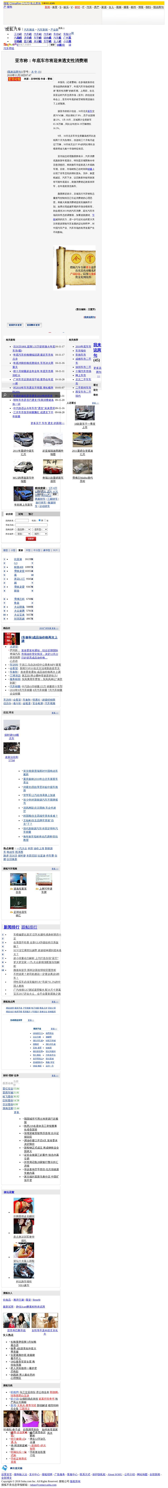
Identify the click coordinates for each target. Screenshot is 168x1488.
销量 (90, 169)
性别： (35, 520)
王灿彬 (27, 820)
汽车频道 (29, 29)
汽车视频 (50, 703)
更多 (17, 1112)
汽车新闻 (42, 29)
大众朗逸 (19, 606)
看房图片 (27, 1011)
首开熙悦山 (38, 1059)
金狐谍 (27, 703)
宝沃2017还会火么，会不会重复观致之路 (37, 993)
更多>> (61, 28)
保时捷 (22, 855)
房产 (96, 7)
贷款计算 (52, 1008)
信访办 (7, 703)
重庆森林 (28, 779)
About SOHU (115, 1474)
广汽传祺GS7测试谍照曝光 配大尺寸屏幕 (37, 989)
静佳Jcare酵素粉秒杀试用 (30, 1306)
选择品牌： (10, 529)
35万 (55, 491)
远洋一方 (50, 1066)
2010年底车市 (83, 346)
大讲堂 (14, 646)
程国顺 (27, 815)
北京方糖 (37, 1037)
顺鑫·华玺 (50, 1062)
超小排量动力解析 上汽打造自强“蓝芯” (35, 958)
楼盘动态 (10, 1011)
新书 (13, 1405)
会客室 (14, 668)
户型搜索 (27, 1008)
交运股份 (8, 1104)
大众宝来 (19, 614)
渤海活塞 (8, 1108)
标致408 (18, 567)
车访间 (14, 664)
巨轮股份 (8, 1100)
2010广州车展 (45, 628)
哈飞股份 (8, 1096)
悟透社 (36, 699)
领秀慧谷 (50, 1033)
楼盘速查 (10, 1008)
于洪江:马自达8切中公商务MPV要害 (40, 664)
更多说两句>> (97, 372)
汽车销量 (15, 686)
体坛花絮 (9, 1192)
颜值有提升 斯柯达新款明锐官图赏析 (34, 970)
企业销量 (15, 693)
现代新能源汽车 (32, 828)
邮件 (133, 7)
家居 (104, 7)
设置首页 (6, 1474)
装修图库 (52, 1011)
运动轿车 (44, 506)
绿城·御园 (37, 1066)
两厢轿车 (40, 499)
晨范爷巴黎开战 (16, 1330)
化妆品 (7, 1299)
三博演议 (15, 675)
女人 (111, 7)
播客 (126, 7)
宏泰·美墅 (37, 1048)
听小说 (15, 1398)
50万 (37, 495)
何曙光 (27, 787)
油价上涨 (39, 848)
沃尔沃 (13, 855)
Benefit (36, 1299)
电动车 (11, 852)
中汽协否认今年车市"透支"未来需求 (34, 408)
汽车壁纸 (9, 48)
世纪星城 (50, 1059)
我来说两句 (14, 71)
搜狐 (6, 3)
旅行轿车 (41, 502)
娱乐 (66, 7)
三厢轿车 (52, 499)
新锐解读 (42, 1405)
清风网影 (28, 807)
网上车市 (80, 375)
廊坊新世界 (38, 1051)
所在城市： (10, 534)
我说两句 (158, 7)
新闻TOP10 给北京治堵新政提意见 (40, 668)
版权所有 (75, 1481)
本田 (30, 848)
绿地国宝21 (38, 1033)
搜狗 (9, 6)
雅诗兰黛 (18, 1299)
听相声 (15, 1392)
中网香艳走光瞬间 (23, 1216)
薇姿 (28, 1299)
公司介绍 (129, 1474)
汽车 (89, 7)
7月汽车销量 (55, 690)
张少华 (27, 799)
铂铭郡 (49, 1048)
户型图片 (35, 1011)
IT (83, 7)
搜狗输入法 (20, 1474)
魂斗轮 (17, 703)
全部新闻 (155, 1474)
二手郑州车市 (83, 387)
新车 (90, 111)
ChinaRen (15, 3)
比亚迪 (41, 855)
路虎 (6, 855)
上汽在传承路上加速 (43, 795)
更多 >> (95, 403)
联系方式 (85, 1474)
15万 (43, 491)
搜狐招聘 (47, 1474)
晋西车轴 (8, 1092)
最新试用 (8, 1306)
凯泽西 (19, 852)
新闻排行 (12, 927)
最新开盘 (18, 1008)
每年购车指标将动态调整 (37, 836)
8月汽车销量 (40, 690)
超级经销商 (48, 699)
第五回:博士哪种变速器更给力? (40, 675)
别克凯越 (19, 618)
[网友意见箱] (11, 1472)
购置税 (61, 45)
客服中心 (72, 1474)
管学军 (27, 795)
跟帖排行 (29, 927)
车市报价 (80, 350)
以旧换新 (12, 859)
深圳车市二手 (83, 367)
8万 (55, 488)
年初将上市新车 (23, 504)
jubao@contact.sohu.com (43, 1484)
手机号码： (10, 525)
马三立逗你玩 (27, 1392)
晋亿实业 (8, 1088)
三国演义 (24, 1408)
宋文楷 (27, 771)
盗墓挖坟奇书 (46, 1398)
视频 (118, 7)
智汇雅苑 (37, 1055)
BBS (148, 7)
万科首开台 (51, 1055)
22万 (49, 491)
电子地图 (35, 1008)
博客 (141, 7)
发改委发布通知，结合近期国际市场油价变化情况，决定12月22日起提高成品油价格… (39, 654)
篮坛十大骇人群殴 (23, 1261)
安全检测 (37, 703)
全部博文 (6, 1477)
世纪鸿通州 (51, 1051)
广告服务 (59, 1474)
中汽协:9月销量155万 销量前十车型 (42, 686)
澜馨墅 (49, 1037)
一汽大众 (22, 848)
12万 (37, 491)
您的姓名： (10, 520)
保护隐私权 (98, 1474)
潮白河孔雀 (38, 1040)
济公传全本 (42, 1392)
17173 (26, 3)
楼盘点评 (43, 1008)
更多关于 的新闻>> (47, 423)
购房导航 (18, 1011)
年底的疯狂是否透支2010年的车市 (33, 395)
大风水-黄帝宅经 (26, 1405)
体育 (54, 7)
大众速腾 (19, 610)
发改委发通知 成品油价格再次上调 (41, 672)
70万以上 (46, 495)
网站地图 (142, 1474)
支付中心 (34, 1474)
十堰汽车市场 (83, 371)
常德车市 (80, 354)
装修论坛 (43, 1011)
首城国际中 (38, 1062)
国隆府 (36, 1044)
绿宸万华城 (51, 1040)
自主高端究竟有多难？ (45, 815)
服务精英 (15, 679)
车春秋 (14, 672)
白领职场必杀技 (29, 1398)
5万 (51, 488)
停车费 (50, 855)
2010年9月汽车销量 (21, 690)
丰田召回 (31, 855)
